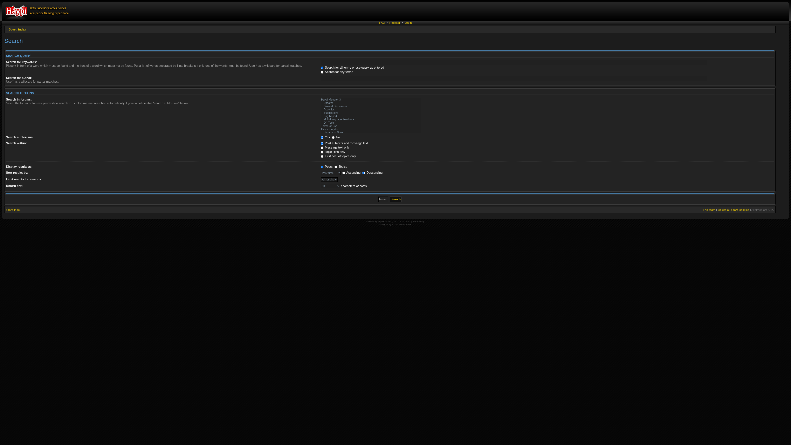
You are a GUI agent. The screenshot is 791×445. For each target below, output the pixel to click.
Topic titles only (334, 151)
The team (709, 209)
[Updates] (371, 103)
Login (408, 22)
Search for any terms (338, 72)
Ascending (353, 172)
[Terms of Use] (371, 126)
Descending (374, 172)
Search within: (16, 143)
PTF (409, 224)
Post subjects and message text (346, 143)
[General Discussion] (371, 106)
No (337, 137)
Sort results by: (17, 172)
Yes (327, 137)
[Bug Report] (371, 116)
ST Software (398, 224)
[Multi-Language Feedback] (371, 119)
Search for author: (19, 78)
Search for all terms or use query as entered (354, 67)
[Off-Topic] (371, 122)
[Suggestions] (371, 113)
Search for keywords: (21, 62)
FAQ (382, 22)
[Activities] (371, 109)
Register (394, 22)
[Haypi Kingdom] (371, 129)
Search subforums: (20, 137)
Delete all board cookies (733, 209)
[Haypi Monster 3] (371, 99)
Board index (17, 29)
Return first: (14, 185)
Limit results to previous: (24, 179)
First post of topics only (340, 156)
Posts (328, 166)
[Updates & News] (371, 132)
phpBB (381, 221)
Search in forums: (19, 99)
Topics (342, 166)
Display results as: (19, 166)
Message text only (337, 147)
